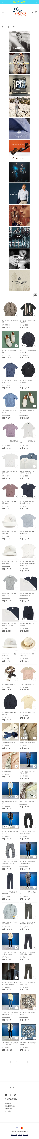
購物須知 (8, 1104)
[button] (2, 12)
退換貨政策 (8, 1109)
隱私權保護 (14, 1135)
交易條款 (20, 1135)
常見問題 (8, 1111)
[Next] (19, 1066)
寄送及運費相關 (10, 1106)
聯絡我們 (25, 1135)
